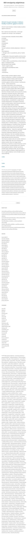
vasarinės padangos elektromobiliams (9, 448)
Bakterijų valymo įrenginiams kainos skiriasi (13, 469)
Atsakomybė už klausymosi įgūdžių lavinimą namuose (12, 171)
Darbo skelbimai (19, 514)
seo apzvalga (8, 475)
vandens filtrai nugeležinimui (20, 389)
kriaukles (3, 475)
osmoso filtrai (22, 358)
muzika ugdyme (17, 177)
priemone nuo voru (5, 425)
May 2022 (4, 248)
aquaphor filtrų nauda (19, 404)
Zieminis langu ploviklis (20, 498)
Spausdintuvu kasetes (6, 513)
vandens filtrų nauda (20, 386)
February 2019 (4, 271)
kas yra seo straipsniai (9, 456)
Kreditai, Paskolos (5, 522)
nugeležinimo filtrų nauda (9, 389)
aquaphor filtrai (19, 397)
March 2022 (4, 250)
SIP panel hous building (18, 474)
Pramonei (4, 332)
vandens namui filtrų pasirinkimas (8, 380)
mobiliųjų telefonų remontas (7, 441)
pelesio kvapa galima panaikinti (18, 423)
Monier (20, 509)
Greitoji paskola (5, 521)
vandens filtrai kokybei (22, 373)
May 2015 (4, 295)
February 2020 (4, 264)
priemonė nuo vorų (21, 428)
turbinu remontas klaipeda (14, 496)
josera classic (14, 454)
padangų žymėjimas (5, 357)
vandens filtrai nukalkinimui (13, 363)
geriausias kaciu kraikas (6, 438)
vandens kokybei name (6, 381)
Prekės (3, 334)
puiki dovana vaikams (6, 435)
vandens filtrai (12, 394)
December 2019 (5, 266)
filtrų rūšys (9, 358)
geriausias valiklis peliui (14, 451)
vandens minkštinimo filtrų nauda (8, 391)
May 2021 (4, 256)
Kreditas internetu (5, 519)
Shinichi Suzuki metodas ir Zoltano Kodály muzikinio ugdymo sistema (12, 23)
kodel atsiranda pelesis (14, 482)
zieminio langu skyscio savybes (8, 483)
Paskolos (17, 521)
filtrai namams (14, 373)
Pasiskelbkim (4, 329)
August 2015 (4, 292)
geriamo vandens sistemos (20, 394)
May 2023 (4, 243)
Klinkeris (17, 509)
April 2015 (4, 297)
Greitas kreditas (20, 519)
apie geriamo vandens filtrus (10, 367)
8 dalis (3, 166)
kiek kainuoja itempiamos (9, 493)
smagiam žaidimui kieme (15, 435)
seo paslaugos (10, 505)
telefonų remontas (7, 427)
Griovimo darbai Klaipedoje (14, 508)
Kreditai (21, 521)
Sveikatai (3, 339)
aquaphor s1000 (14, 410)
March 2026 (4, 237)
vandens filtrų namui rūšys (7, 378)
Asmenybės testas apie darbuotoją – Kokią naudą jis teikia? (13, 217)
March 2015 (4, 298)
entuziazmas (13, 174)
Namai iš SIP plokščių (18, 470)
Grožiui (3, 318)
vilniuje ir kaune (16, 529)
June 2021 (4, 255)
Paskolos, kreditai (12, 522)
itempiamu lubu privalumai (15, 490)
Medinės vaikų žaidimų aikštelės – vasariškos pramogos (13, 224)
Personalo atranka (5, 516)
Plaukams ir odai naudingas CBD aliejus (9, 229)
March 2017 (4, 281)
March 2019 (4, 269)
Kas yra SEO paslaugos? (6, 225)
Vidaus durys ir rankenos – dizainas (9, 219)
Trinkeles (4, 511)
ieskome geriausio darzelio (10, 488)
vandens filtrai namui (6, 373)
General (3, 316)
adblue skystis (22, 485)
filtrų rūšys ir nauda (21, 362)
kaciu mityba (4, 505)
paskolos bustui (12, 503)
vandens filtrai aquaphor (17, 399)
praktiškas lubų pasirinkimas (7, 527)
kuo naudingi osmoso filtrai (13, 370)
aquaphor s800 (9, 409)
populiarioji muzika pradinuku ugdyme (14, 182)
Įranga (3, 321)
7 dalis (3, 163)
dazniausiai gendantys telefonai (18, 438)
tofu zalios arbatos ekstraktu (17, 500)
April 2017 (4, 279)
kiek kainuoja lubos (18, 493)
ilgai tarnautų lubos (20, 522)
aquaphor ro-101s (16, 409)
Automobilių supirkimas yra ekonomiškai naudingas (12, 211)
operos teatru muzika (18, 179)
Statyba (3, 336)
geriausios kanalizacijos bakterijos (12, 485)
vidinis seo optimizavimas (17, 457)
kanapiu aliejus (4, 526)
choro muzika (13, 173)
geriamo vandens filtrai (19, 418)
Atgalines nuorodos (10, 509)
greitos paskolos (5, 524)
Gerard (24, 509)
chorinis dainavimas (6, 173)
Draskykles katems (9, 517)
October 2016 (4, 284)
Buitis (3, 311)
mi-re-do (12, 177)
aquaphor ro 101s (12, 420)
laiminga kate (7, 498)
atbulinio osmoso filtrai (17, 365)
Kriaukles (7, 514)
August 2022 (4, 246)
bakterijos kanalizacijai (20, 477)
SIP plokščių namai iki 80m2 (13, 461)
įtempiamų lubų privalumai (7, 529)
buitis (24, 475)
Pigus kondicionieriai (10, 511)
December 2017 (5, 274)
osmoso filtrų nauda (5, 360)
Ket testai (16, 516)
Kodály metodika (8, 176)
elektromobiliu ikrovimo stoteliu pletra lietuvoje (16, 444)
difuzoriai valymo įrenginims (19, 464)
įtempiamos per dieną (6, 532)
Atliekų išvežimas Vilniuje (6, 506)
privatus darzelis (19, 488)
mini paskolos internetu (19, 503)
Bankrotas (14, 506)
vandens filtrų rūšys (22, 383)
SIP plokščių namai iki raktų (15, 459)
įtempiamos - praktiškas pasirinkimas (16, 530)
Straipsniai (24, 517)
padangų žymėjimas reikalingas (18, 446)
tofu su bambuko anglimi (6, 500)
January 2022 (4, 253)
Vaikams (3, 342)
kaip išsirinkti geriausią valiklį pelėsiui (17, 433)
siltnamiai (20, 495)
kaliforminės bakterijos (6, 466)
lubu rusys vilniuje (8, 495)
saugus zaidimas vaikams (6, 479)
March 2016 (4, 287)
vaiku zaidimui (17, 483)
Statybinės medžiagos (15, 513)
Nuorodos (3, 517)
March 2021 (4, 259)
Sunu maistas (21, 516)
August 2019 (4, 268)
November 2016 (5, 282)
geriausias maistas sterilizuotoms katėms (9, 440)
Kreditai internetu (17, 517)
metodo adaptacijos (6, 177)
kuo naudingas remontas (15, 449)
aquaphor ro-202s (15, 415)
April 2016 (4, 285)
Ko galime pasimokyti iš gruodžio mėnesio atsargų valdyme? (14, 212)
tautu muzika (21, 190)
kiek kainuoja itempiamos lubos (12, 492)
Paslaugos (4, 331)
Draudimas (4, 313)
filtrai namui (13, 386)
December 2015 (5, 290)
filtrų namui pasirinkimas (10, 371)
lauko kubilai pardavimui (14, 425)
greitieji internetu (12, 524)
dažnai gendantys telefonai (16, 443)
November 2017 (5, 276)
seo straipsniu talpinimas (16, 430)
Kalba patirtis (4, 324)
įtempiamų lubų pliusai (12, 526)
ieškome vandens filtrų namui (20, 376)
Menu (14, 10)
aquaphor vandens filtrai (11, 397)
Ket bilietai (11, 516)
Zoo (2, 347)
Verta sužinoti (4, 345)
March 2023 (4, 245)
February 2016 (4, 289)
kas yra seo (14, 427)
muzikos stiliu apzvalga (9, 179)
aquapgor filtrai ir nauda (13, 406)
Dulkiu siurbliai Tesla (9, 464)
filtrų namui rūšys (14, 383)
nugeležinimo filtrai (8, 423)
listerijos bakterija (22, 482)
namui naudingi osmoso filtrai (8, 368)
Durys (3, 315)
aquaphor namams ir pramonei (17, 402)
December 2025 (5, 238)
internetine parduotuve (19, 355)
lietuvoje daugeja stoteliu (6, 446)
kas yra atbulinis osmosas (21, 367)
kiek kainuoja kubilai (6, 443)
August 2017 (4, 277)
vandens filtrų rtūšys (19, 380)
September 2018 (5, 272)
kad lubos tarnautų (21, 526)
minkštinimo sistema (13, 362)
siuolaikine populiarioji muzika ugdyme (13, 189)
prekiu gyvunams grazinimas (14, 501)
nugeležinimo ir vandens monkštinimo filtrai (10, 393)
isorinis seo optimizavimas (7, 457)
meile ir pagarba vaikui (20, 176)
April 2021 (4, 258)
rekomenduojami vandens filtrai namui (18, 381)
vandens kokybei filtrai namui (18, 378)
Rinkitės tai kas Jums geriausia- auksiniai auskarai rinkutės (13, 227)
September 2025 (5, 240)
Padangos (4, 328)
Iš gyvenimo (14, 169)
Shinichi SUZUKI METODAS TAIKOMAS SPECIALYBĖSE (14, 184)
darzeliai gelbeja (16, 487)
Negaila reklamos (5, 326)
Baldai (3, 310)
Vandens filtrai (4, 344)
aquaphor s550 (11, 418)
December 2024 (5, 242)
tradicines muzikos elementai (11, 192)
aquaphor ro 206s (12, 422)
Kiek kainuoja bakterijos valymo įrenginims (18, 472)
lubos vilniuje (15, 495)
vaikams (3, 477)
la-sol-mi (14, 176)
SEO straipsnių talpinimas (14, 3)
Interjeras (4, 319)
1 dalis (3, 156)
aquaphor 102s (19, 420)
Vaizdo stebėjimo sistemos (19, 505)
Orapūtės (13, 498)
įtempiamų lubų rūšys (15, 532)
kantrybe (18, 174)
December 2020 (5, 261)
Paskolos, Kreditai (11, 521)
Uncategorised (4, 341)
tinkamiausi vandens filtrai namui (8, 375)
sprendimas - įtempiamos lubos (19, 527)
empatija (8, 174)
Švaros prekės (4, 337)
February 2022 (4, 251)
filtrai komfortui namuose (21, 371)
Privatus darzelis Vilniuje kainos (17, 466)
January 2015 (4, 300)
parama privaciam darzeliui (7, 487)
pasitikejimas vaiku (14, 181)
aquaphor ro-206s (15, 417)
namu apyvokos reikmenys (17, 475)
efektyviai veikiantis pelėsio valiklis (12, 453)
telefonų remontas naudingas (16, 436)
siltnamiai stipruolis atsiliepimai (12, 480)
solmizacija (16, 190)
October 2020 (4, 263)
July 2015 (3, 294)
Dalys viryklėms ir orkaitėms (7, 474)
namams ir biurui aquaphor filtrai (14, 412)
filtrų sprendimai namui (9, 376)
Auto (3, 308)
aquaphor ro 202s (5, 422)
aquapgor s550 (7, 410)
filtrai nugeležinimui (15, 358)
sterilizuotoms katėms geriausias (20, 441)
